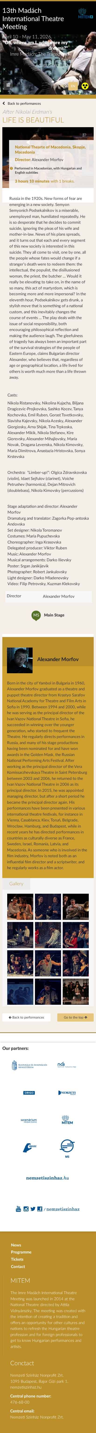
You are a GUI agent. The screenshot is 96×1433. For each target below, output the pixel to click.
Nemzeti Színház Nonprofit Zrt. (37, 1417)
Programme (21, 1252)
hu (62, 86)
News (16, 1245)
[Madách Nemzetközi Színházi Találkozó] (85, 17)
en (73, 86)
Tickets (17, 1259)
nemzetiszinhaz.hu (25, 1387)
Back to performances (24, 103)
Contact (18, 1267)
